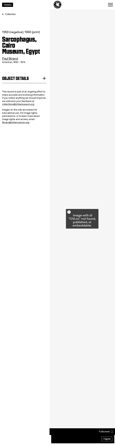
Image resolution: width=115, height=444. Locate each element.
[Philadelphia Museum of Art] (57, 5)
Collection (10, 14)
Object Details (15, 78)
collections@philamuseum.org (18, 104)
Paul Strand (10, 58)
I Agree (107, 438)
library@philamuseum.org (15, 122)
